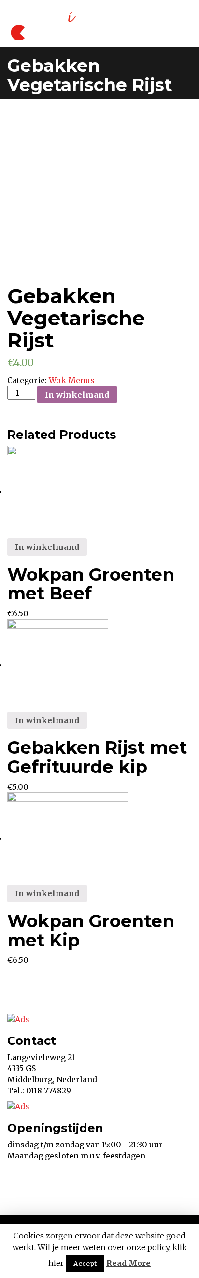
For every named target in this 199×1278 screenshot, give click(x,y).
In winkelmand (77, 394)
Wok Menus (72, 380)
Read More (128, 1263)
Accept (85, 1263)
